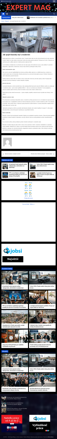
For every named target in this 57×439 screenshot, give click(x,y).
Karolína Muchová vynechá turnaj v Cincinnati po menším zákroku (15, 403)
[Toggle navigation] (7, 13)
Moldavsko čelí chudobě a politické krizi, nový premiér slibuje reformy (17, 398)
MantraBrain (50, 437)
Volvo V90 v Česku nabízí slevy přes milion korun (45, 165)
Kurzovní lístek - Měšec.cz (28, 204)
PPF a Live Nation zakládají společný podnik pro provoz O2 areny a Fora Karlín (18, 174)
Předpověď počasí (28, 198)
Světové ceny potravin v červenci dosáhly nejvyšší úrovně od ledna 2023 (17, 409)
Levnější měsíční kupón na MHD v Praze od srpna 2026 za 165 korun (45, 174)
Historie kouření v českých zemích (12, 153)
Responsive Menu (54, 1)
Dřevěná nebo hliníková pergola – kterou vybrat (41, 153)
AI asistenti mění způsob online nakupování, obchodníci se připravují (18, 166)
